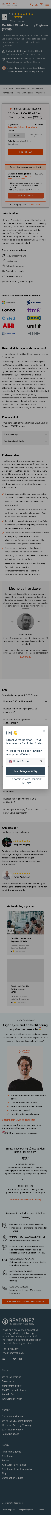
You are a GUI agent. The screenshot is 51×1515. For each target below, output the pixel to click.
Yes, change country (25, 771)
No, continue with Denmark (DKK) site (26, 781)
